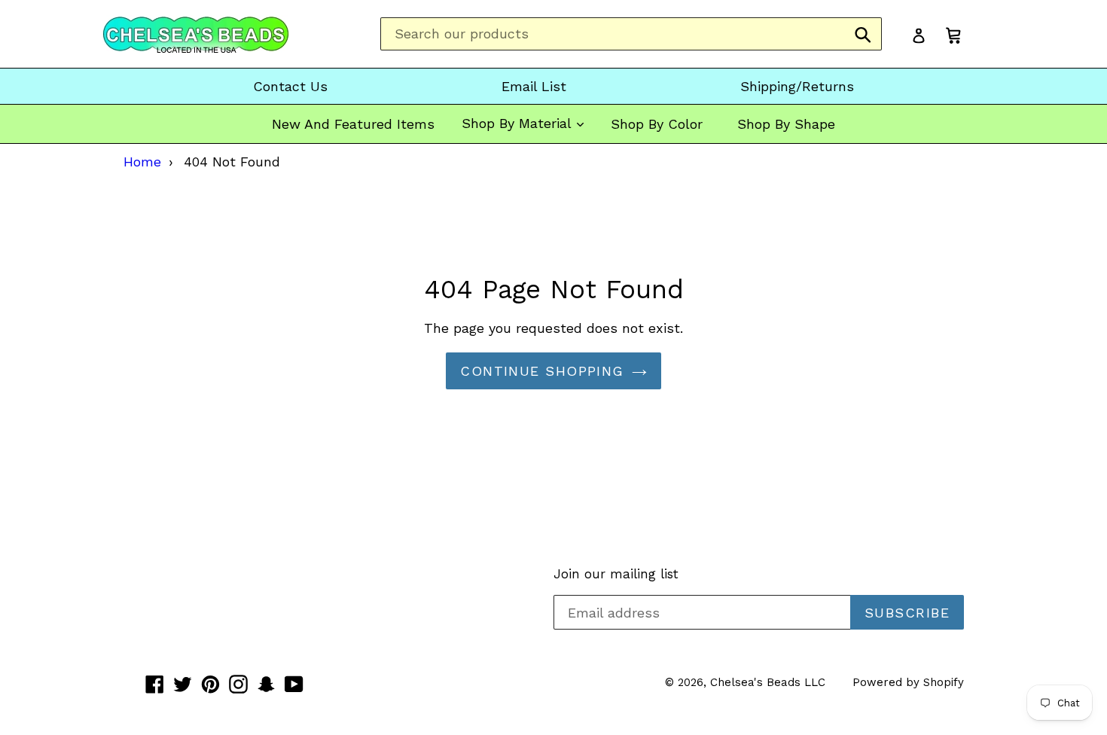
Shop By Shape (786, 124)
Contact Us (290, 86)
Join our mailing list (616, 573)
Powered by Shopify (908, 682)
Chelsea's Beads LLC (767, 682)
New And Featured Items (353, 124)
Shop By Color (657, 124)
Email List (534, 86)
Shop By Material (518, 123)
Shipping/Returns (797, 86)
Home (142, 161)
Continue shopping (542, 371)
